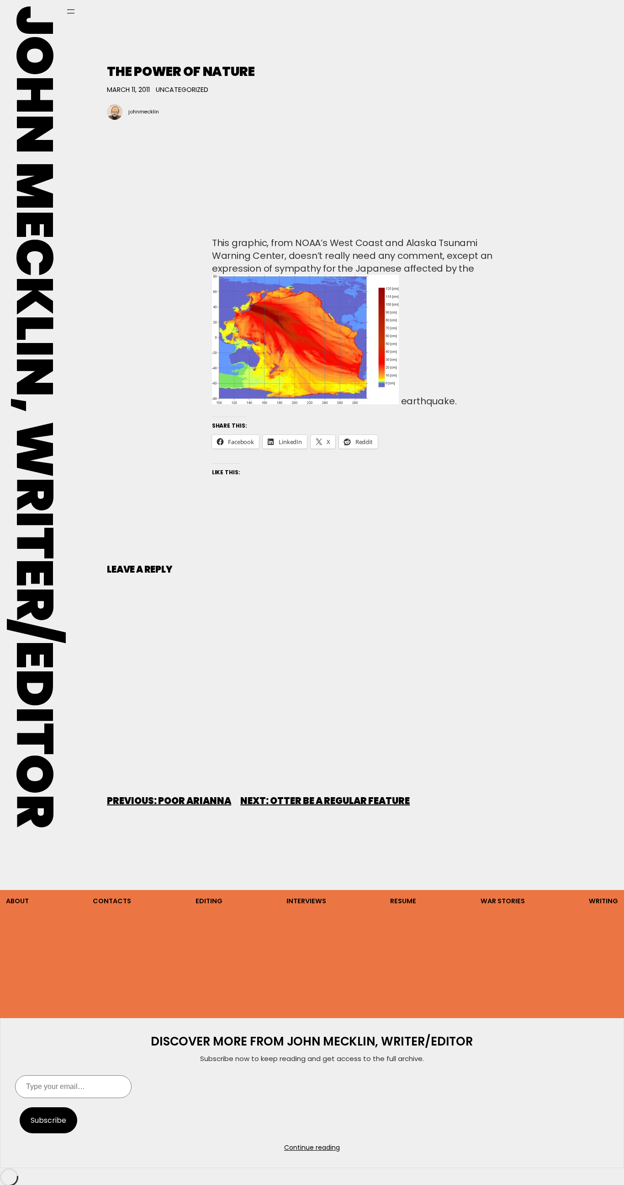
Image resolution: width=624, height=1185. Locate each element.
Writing (603, 901)
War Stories (503, 901)
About (17, 901)
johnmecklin (143, 111)
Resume (403, 901)
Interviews (306, 901)
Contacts (112, 901)
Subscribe (48, 1120)
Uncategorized (182, 89)
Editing (209, 901)
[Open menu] (70, 11)
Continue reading (312, 1147)
